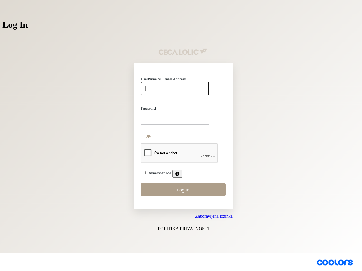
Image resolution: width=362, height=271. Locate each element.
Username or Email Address (163, 79)
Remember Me (159, 173)
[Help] (177, 174)
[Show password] (148, 136)
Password (148, 108)
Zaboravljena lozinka (214, 216)
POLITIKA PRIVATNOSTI (183, 228)
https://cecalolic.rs (183, 52)
